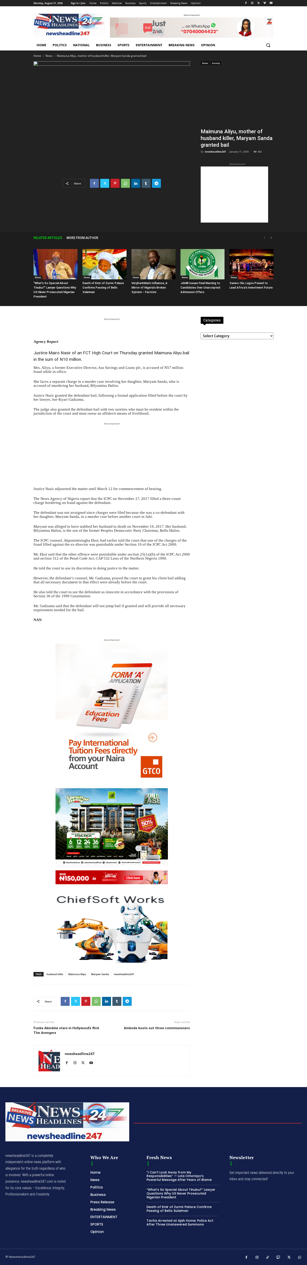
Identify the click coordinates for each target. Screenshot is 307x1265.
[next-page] (271, 238)
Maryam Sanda (100, 974)
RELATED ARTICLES (47, 238)
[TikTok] (267, 1257)
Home (37, 56)
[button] (268, 45)
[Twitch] (278, 1257)
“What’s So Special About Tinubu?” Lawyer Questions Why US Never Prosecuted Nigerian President (181, 1193)
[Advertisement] (237, 98)
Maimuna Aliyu (77, 974)
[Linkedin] (135, 183)
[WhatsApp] (125, 183)
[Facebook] (246, 3)
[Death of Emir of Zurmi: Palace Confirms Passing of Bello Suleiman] (104, 264)
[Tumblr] (146, 183)
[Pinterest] (115, 183)
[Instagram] (252, 3)
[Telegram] (156, 183)
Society (216, 63)
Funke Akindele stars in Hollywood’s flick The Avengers (66, 1030)
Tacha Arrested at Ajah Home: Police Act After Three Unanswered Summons (180, 1222)
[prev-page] (264, 238)
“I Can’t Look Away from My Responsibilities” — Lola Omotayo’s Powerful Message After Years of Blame (179, 1176)
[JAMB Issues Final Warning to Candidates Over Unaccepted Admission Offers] (202, 264)
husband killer (55, 974)
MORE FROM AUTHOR (82, 238)
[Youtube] (271, 3)
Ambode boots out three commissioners (157, 1028)
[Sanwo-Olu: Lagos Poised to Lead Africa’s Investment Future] (251, 264)
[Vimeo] (264, 3)
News (49, 56)
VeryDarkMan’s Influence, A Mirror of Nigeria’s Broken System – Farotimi (149, 287)
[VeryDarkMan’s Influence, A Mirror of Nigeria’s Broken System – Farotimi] (153, 264)
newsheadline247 (215, 151)
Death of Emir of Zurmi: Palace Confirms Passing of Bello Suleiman (103, 287)
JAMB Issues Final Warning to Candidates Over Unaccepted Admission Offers (200, 287)
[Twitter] (258, 3)
